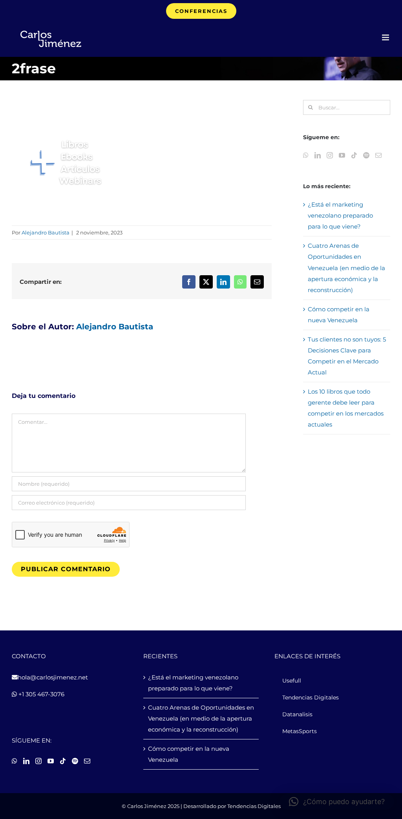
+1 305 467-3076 (40, 694)
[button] (337, 802)
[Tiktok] (354, 155)
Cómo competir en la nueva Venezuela (188, 754)
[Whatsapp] (306, 155)
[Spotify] (366, 155)
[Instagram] (330, 155)
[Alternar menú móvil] (386, 37)
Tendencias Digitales (254, 806)
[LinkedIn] (317, 155)
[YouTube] (342, 155)
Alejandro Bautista (45, 232)
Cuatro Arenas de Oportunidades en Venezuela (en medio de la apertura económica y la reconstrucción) (346, 267)
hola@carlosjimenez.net (53, 677)
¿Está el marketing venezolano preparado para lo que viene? (340, 215)
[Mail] (378, 155)
